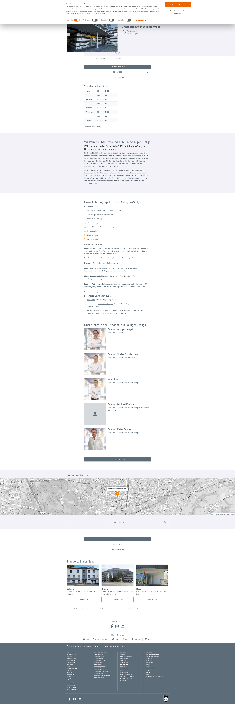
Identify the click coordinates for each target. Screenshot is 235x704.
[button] (86, 639)
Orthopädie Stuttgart (99, 677)
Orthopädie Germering (99, 660)
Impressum (92, 696)
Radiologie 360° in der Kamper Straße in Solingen (81, 592)
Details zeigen (139, 20)
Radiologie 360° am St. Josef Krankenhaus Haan (151, 592)
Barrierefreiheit (100, 696)
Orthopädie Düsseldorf (99, 658)
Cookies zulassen (178, 5)
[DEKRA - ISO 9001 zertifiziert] (165, 698)
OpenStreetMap (225, 514)
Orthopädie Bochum (99, 656)
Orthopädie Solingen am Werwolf (102, 675)
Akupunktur (91, 300)
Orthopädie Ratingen (99, 669)
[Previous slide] (68, 34)
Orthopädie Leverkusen (99, 666)
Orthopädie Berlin (98, 654)
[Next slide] (115, 34)
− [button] (2, 483)
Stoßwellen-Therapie (105, 304)
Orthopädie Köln (98, 664)
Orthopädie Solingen (99, 673)
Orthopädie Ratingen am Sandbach (102, 671)
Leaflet (212, 514)
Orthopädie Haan (98, 662)
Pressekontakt (77, 696)
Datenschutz (85, 696)
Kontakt (70, 696)
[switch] (95, 20)
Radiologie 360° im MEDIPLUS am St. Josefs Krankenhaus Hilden (117, 592)
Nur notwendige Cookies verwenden (178, 12)
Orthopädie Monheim (99, 668)
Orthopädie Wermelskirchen (101, 679)
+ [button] (2, 480)
